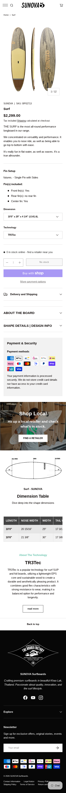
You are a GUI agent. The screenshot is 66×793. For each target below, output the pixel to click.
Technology (10, 227)
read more (33, 608)
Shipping (21, 120)
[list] (33, 59)
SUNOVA (8, 103)
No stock (44, 262)
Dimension (9, 209)
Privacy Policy (44, 781)
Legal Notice (29, 781)
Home (6, 15)
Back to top (33, 624)
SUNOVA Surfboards (19, 776)
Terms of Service (27, 784)
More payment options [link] (33, 281)
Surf (13, 15)
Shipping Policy (10, 784)
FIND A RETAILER (33, 438)
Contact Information (12, 781)
